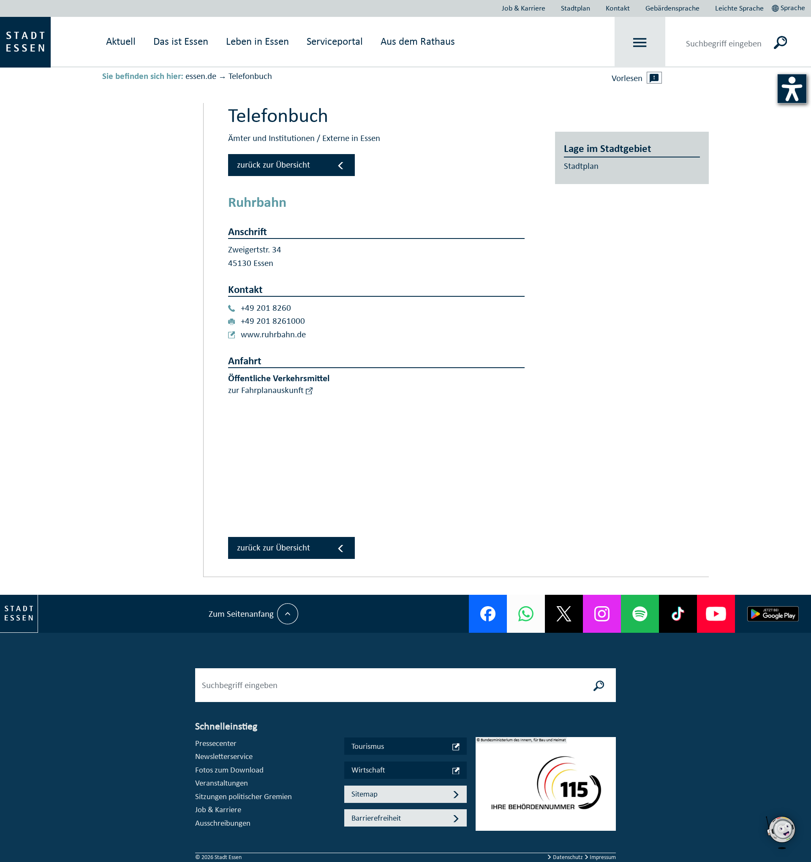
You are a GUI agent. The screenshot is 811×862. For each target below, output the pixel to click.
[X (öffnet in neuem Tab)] (564, 614)
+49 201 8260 (266, 307)
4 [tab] (482, 817)
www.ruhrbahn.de (273, 334)
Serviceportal (335, 41)
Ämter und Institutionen (272, 138)
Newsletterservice (224, 756)
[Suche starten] (599, 685)
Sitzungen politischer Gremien (243, 796)
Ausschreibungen (222, 823)
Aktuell (121, 41)
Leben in (257, 41)
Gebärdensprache (672, 8)
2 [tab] (482, 790)
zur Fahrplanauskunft (267, 390)
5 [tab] (482, 831)
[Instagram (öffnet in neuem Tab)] (602, 614)
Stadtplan (575, 8)
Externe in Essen (351, 138)
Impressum (602, 857)
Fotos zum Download (229, 770)
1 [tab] (482, 777)
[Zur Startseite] (25, 41)
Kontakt (618, 8)
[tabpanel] (546, 788)
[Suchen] (780, 42)
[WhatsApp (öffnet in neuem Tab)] (526, 614)
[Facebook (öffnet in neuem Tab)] (488, 614)
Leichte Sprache (739, 8)
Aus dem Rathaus (418, 41)
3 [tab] (482, 804)
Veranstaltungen (221, 783)
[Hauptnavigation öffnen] (640, 42)
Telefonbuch (250, 75)
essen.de (200, 75)
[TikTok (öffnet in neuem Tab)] (678, 614)
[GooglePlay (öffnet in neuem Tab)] (773, 614)
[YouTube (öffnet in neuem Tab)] (716, 614)
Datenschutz (568, 857)
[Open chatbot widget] (781, 832)
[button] (789, 7)
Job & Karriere (523, 8)
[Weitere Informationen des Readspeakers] (654, 78)
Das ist (180, 41)
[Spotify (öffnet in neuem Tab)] (640, 614)
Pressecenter (216, 743)
